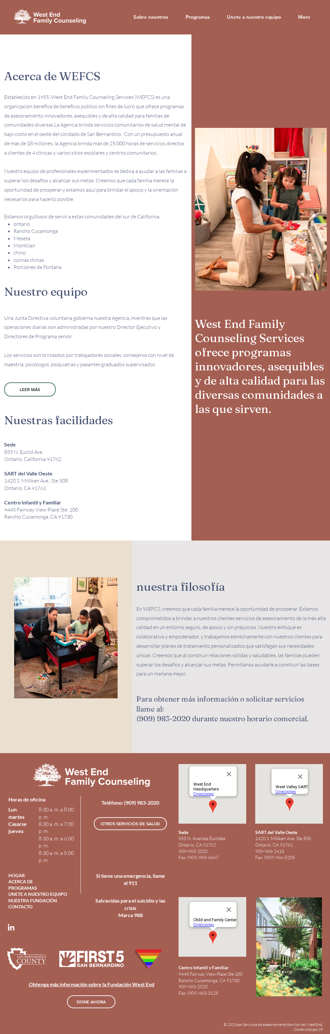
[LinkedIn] (11, 928)
